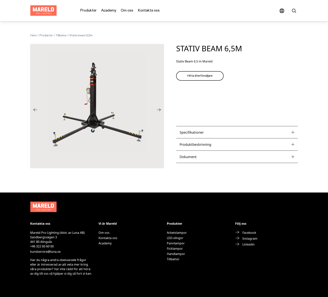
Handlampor (176, 254)
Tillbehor (61, 35)
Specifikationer (192, 132)
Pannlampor (176, 243)
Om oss (127, 10)
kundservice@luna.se (45, 251)
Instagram (249, 238)
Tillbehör (173, 259)
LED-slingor (175, 238)
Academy (108, 10)
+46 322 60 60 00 (42, 246)
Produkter (88, 10)
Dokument (188, 156)
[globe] (282, 11)
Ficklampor (175, 248)
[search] (294, 11)
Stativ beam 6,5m (81, 35)
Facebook (249, 233)
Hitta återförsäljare (200, 75)
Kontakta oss (149, 10)
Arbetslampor (177, 233)
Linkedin (248, 244)
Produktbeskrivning (195, 144)
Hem (33, 35)
